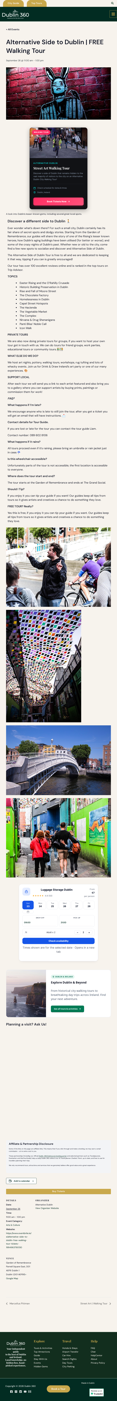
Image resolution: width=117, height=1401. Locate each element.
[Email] (29, 1391)
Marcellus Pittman (19, 1303)
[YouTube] (25, 1391)
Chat (93, 1351)
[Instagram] (16, 1391)
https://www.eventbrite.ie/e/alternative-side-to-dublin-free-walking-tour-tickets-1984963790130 (18, 1240)
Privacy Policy (98, 1362)
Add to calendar (22, 1181)
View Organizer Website (47, 1208)
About (94, 1359)
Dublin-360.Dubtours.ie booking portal (52, 1156)
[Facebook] (11, 1391)
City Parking (68, 1366)
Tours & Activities (43, 1348)
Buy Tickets (58, 1191)
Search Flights (69, 1359)
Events (37, 1362)
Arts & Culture (13, 1225)
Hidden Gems (41, 1366)
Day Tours (67, 1362)
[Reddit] (20, 1391)
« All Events (12, 29)
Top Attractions (42, 1351)
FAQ (93, 1348)
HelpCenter (96, 1355)
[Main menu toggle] (113, 14)
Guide (37, 1355)
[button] (13, 3)
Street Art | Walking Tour (94, 1303)
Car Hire (66, 1355)
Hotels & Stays (69, 1348)
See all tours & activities (66, 1008)
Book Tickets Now (56, 201)
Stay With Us (40, 1359)
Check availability (59, 940)
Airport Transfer (70, 1351)
